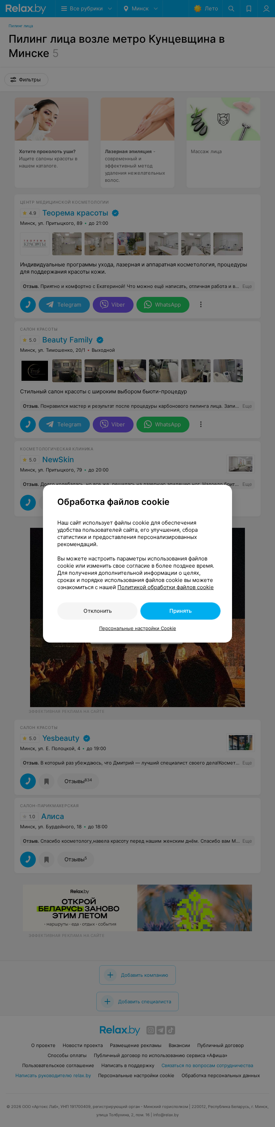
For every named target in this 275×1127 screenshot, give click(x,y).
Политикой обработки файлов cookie (165, 587)
